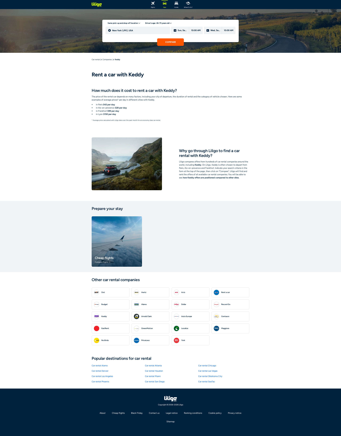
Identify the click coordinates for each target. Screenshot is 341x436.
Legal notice (172, 413)
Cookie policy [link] (215, 413)
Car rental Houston (154, 371)
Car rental (96, 59)
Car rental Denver (100, 371)
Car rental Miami (153, 376)
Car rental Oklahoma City (210, 376)
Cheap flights (118, 413)
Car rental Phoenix (100, 381)
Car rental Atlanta (153, 365)
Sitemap (170, 421)
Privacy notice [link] (234, 413)
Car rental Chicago (207, 365)
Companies (107, 59)
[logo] (97, 4)
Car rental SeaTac (206, 381)
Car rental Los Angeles (102, 376)
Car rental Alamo (100, 365)
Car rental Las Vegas (207, 371)
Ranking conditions (193, 413)
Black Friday (137, 413)
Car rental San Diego (155, 381)
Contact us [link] (154, 413)
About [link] (102, 413)
